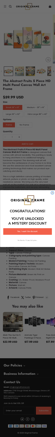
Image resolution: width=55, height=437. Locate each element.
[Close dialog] (52, 192)
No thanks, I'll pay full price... (28, 240)
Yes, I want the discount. (27, 231)
